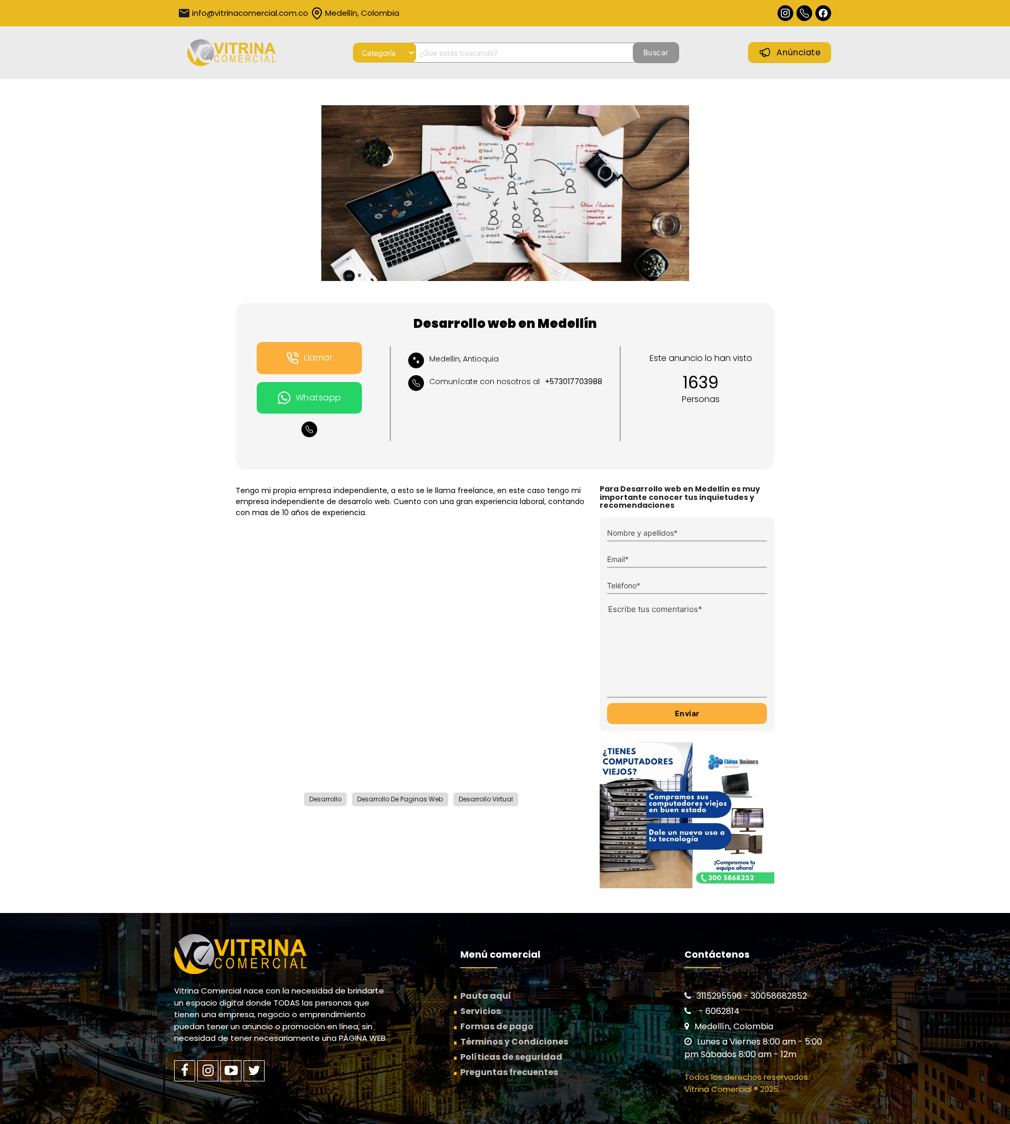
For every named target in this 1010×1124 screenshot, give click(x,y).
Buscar (656, 52)
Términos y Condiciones (514, 1042)
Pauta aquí (485, 996)
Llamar (318, 358)
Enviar (687, 713)
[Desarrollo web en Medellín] (505, 193)
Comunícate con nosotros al (515, 381)
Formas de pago (496, 1026)
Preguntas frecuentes (509, 1072)
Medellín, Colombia (362, 12)
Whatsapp (318, 398)
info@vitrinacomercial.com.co (250, 12)
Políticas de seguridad (511, 1057)
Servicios (480, 1011)
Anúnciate (798, 52)
